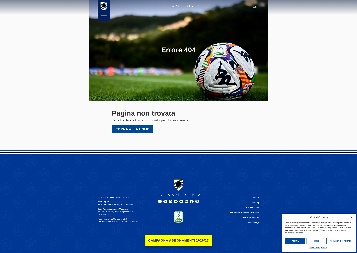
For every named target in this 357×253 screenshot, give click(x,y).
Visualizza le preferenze (340, 241)
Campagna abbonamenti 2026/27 (178, 240)
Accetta (295, 241)
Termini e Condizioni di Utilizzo (244, 212)
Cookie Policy (314, 248)
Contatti (255, 197)
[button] (351, 217)
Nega (316, 241)
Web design (253, 222)
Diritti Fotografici (251, 217)
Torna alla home (132, 129)
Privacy (324, 248)
